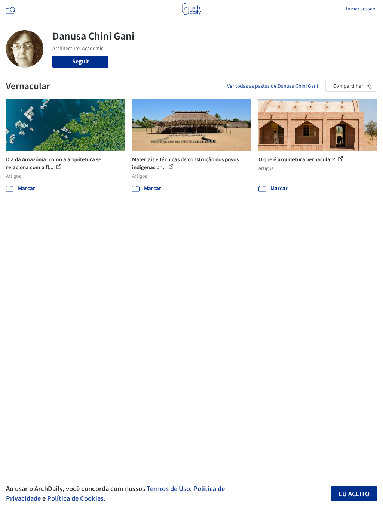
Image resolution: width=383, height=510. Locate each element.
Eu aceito (354, 494)
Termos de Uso (168, 489)
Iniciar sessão (361, 9)
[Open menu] (9, 9)
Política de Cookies (75, 498)
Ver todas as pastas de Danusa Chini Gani (272, 86)
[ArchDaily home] (191, 9)
